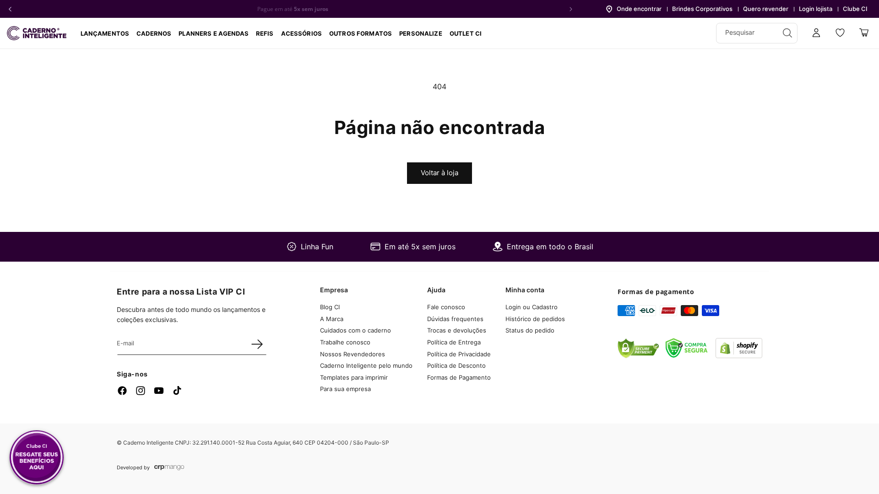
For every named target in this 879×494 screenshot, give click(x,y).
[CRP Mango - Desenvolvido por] (169, 467)
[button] (154, 33)
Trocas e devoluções (456, 330)
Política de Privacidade (459, 354)
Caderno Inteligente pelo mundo (366, 365)
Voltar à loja (439, 172)
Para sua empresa (345, 388)
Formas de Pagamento (459, 377)
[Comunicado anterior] (10, 9)
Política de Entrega (454, 342)
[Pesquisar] (787, 33)
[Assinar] (257, 344)
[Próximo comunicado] (571, 9)
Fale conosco (446, 307)
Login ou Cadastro (531, 307)
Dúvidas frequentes (455, 318)
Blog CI (330, 307)
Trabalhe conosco (345, 342)
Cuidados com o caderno (355, 330)
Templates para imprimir (354, 377)
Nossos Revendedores (352, 354)
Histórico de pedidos (535, 318)
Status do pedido (529, 330)
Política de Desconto (456, 365)
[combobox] (757, 33)
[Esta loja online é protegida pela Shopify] (739, 355)
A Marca (331, 318)
